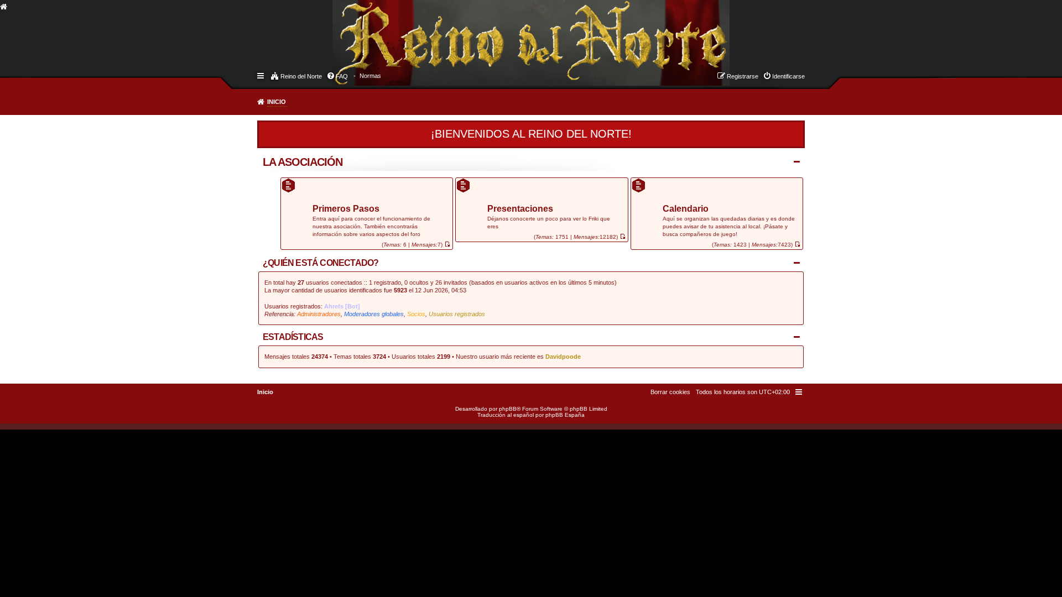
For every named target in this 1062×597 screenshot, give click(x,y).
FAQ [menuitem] (342, 76)
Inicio (276, 101)
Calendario (686, 209)
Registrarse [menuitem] (742, 76)
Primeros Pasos (346, 209)
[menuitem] (370, 75)
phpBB (508, 409)
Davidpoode (563, 356)
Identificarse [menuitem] (788, 76)
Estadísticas (293, 337)
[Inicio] (342, 31)
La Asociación (302, 162)
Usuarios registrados (457, 314)
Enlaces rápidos (261, 75)
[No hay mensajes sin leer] (447, 245)
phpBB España (565, 415)
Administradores (319, 314)
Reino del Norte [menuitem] (301, 76)
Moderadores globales (374, 314)
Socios (416, 314)
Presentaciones (520, 209)
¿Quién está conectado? (320, 263)
